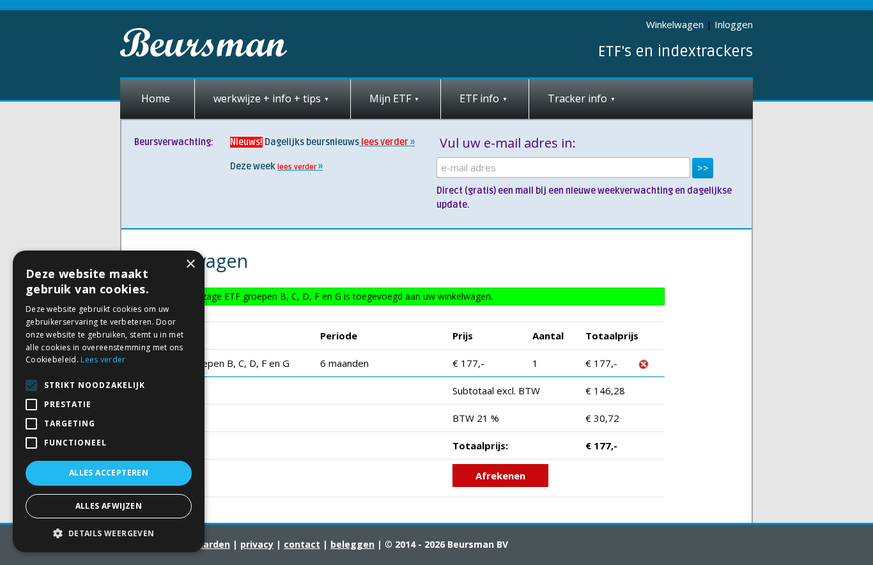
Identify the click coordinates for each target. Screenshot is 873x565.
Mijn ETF (390, 98)
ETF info (479, 98)
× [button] (190, 264)
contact (302, 544)
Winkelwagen (675, 24)
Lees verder (103, 359)
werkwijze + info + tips (267, 98)
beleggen (352, 544)
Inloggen (734, 24)
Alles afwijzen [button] (109, 505)
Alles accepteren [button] (108, 472)
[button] (109, 533)
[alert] (109, 401)
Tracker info (577, 98)
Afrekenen (500, 475)
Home (155, 98)
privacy (257, 544)
